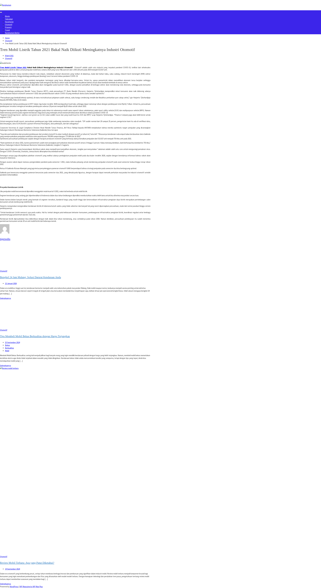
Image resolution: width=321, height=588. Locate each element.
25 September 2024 (12, 342)
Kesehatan (9, 22)
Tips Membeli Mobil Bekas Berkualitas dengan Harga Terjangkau (35, 336)
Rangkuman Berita (12, 33)
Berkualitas (9, 348)
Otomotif (8, 24)
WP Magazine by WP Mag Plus (31, 586)
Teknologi (9, 19)
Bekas (7, 345)
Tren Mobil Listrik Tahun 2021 (13, 67)
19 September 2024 (12, 569)
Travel (7, 30)
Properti (8, 27)
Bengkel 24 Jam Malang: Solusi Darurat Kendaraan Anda (30, 277)
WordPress (14, 586)
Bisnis (7, 16)
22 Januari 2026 (11, 283)
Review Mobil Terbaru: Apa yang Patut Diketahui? (27, 562)
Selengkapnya (5, 298)
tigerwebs (5, 238)
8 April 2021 (9, 55)
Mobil (7, 351)
